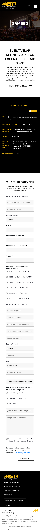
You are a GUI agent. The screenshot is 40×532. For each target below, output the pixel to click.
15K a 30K (12, 398)
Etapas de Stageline (11, 483)
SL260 (11, 277)
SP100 (11, 299)
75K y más (12, 404)
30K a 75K (22, 398)
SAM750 (21, 282)
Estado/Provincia (12, 215)
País (8, 361)
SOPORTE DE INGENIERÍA (12, 490)
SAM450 (29, 277)
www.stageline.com (23, 453)
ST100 (24, 293)
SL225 (26, 272)
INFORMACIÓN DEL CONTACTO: (17, 305)
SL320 (19, 277)
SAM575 (11, 282)
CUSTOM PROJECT (23, 299)
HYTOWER (12, 288)
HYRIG (30, 282)
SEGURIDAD (8, 494)
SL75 (10, 272)
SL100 (18, 272)
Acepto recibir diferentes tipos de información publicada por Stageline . (21, 441)
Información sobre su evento (18, 196)
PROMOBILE (24, 288)
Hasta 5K (12, 393)
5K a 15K (21, 393)
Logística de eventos (12, 487)
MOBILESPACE (13, 293)
